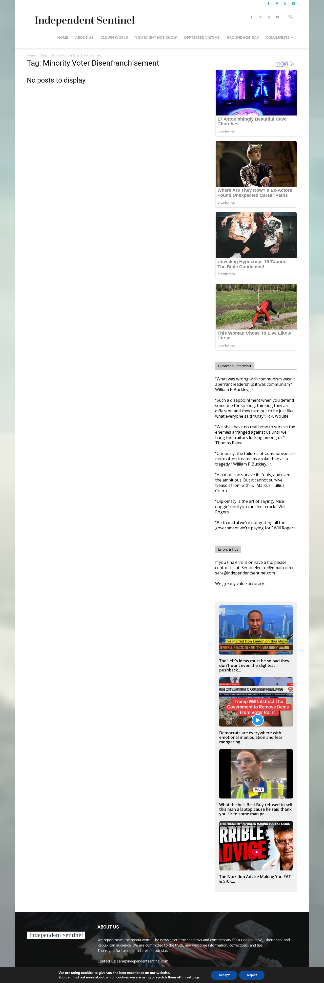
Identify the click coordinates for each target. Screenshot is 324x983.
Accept (224, 975)
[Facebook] (268, 3)
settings (193, 977)
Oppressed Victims (202, 37)
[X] (285, 3)
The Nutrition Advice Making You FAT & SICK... (255, 878)
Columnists (277, 37)
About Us (84, 37)
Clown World (114, 37)
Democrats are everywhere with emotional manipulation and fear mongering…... (250, 737)
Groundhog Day (243, 37)
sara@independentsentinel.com (142, 961)
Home (62, 37)
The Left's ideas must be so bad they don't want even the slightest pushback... (254, 665)
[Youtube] (293, 3)
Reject (252, 975)
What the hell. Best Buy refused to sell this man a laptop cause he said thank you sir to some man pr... (255, 809)
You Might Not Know (156, 37)
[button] (291, 17)
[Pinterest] (276, 3)
